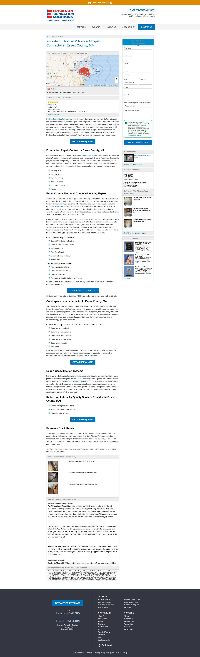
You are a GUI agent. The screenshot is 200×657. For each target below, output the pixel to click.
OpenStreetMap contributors (111, 85)
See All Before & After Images (135, 233)
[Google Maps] (102, 645)
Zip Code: (142, 79)
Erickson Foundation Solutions (57, 119)
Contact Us (146, 27)
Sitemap (124, 653)
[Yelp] (99, 645)
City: (126, 71)
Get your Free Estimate (138, 142)
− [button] (116, 82)
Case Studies (128, 619)
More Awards (127, 278)
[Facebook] (105, 645)
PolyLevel (59, 206)
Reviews (127, 627)
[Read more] (147, 273)
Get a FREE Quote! (82, 141)
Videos (126, 616)
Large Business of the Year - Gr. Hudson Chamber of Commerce (143, 243)
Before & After (129, 621)
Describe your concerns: (132, 110)
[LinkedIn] (108, 645)
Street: (126, 63)
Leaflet (91, 85)
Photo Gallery (129, 629)
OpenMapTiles (99, 85)
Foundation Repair (104, 599)
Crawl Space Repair (131, 602)
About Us (112, 27)
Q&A (100, 629)
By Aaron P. (52, 104)
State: (126, 79)
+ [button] (116, 78)
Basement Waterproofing (132, 599)
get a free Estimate (68, 603)
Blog (99, 637)
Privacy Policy (105, 653)
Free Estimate (103, 607)
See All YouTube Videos (133, 164)
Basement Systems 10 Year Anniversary (143, 255)
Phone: (126, 87)
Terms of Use (132, 135)
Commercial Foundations (106, 605)
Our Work (96, 27)
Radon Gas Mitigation (131, 605)
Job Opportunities (104, 640)
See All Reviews (54, 114)
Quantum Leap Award (141, 267)
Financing (101, 624)
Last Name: (128, 56)
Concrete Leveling (104, 602)
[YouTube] (111, 645)
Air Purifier (127, 607)
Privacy (139, 135)
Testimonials (128, 624)
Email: (126, 95)
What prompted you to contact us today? (137, 102)
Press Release (103, 619)
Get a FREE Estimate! (83, 290)
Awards (100, 621)
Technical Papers (104, 632)
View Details (127, 205)
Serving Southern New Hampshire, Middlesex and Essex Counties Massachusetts (138, 15)
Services (81, 27)
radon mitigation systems (77, 381)
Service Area (128, 27)
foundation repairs (90, 155)
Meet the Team (103, 627)
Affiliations (101, 635)
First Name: (128, 48)
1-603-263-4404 (68, 620)
